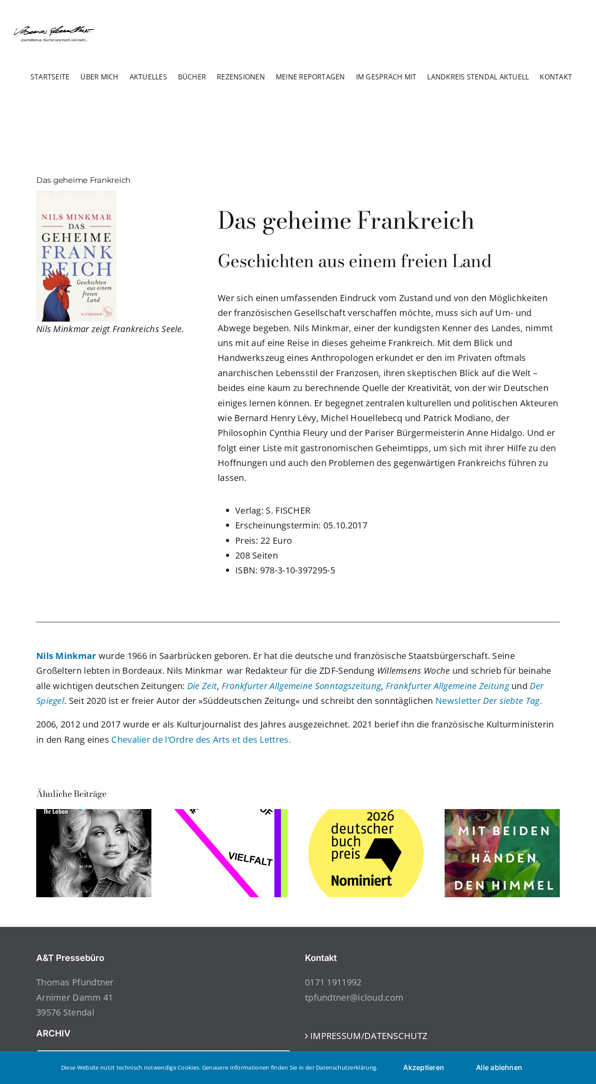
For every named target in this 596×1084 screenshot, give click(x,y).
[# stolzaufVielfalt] (230, 815)
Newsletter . (488, 701)
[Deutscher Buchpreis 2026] (366, 815)
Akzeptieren (423, 1067)
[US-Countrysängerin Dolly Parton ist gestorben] (93, 815)
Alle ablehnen (499, 1067)
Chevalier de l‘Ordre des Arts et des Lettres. (201, 739)
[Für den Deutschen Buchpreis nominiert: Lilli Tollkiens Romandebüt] (502, 815)
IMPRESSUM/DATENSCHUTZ (368, 1036)
